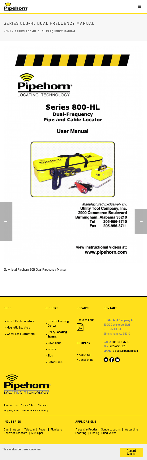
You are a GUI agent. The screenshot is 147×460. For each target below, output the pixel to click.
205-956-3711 (118, 346)
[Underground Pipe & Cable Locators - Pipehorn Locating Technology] (16, 6)
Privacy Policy (28, 405)
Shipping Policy (12, 410)
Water (16, 429)
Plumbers (56, 429)
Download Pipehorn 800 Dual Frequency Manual (35, 269)
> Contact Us (85, 360)
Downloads (54, 343)
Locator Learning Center (58, 323)
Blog (50, 355)
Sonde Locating (111, 429)
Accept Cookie (131, 452)
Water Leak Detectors (21, 334)
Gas (6, 429)
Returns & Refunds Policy (35, 410)
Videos (52, 349)
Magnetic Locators (18, 327)
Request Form (85, 320)
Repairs (83, 308)
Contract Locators (15, 433)
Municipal (37, 433)
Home (7, 31)
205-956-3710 (120, 342)
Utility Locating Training (57, 334)
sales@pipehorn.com (126, 351)
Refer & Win (55, 362)
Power (43, 429)
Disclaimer (43, 405)
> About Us (84, 355)
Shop (7, 308)
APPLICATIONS (85, 422)
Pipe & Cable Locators (20, 321)
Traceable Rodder (86, 429)
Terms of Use (11, 405)
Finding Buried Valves (103, 433)
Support (51, 308)
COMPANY (84, 343)
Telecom (29, 429)
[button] (139, 6)
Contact (110, 308)
